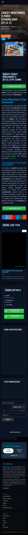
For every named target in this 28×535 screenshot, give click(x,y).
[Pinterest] (14, 217)
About (4, 518)
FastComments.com (15, 432)
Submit (8, 419)
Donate (4, 503)
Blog (4, 520)
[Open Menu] (2, 2)
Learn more (6, 488)
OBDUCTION (12, 158)
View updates (8, 450)
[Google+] (11, 217)
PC (4, 274)
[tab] (4, 38)
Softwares (5, 500)
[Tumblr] (21, 217)
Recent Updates (6, 496)
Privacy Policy (6, 515)
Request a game (19, 450)
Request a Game (7, 498)
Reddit (4, 505)
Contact (5, 522)
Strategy (12, 297)
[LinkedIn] (17, 217)
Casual (16, 266)
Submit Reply (17, 407)
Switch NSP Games (7, 507)
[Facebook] (3, 217)
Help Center (5, 527)
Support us (14, 455)
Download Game (15, 86)
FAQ (4, 525)
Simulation (20, 266)
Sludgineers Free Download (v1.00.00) (12, 271)
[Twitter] (7, 217)
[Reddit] (24, 217)
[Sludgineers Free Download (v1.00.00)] (14, 250)
